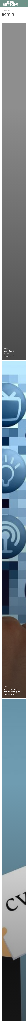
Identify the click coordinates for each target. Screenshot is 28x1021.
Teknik (5, 686)
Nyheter (6, 348)
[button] (25, 3)
